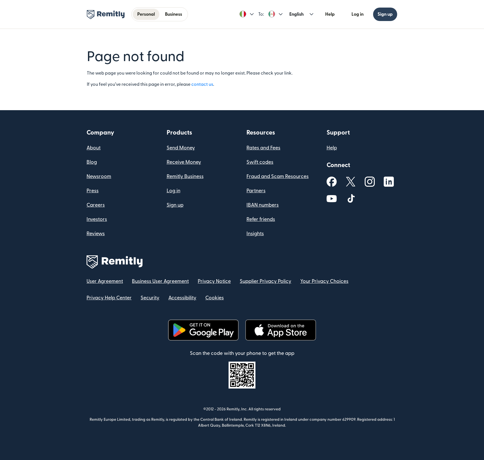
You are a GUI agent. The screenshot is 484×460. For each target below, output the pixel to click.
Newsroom (99, 176)
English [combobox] (296, 14)
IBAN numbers (262, 205)
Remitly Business (185, 176)
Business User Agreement (160, 281)
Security (150, 297)
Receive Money (184, 162)
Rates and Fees (263, 147)
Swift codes (259, 162)
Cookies (214, 297)
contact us (202, 84)
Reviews (96, 233)
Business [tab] (173, 14)
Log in (358, 14)
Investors (97, 219)
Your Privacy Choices (324, 281)
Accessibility (182, 297)
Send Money (181, 147)
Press (93, 190)
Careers (96, 205)
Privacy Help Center (109, 297)
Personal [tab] (146, 14)
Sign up (385, 14)
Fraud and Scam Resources (277, 176)
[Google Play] (203, 330)
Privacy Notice (214, 281)
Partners (256, 190)
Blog (92, 162)
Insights (255, 233)
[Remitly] (106, 14)
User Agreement (105, 281)
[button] (246, 14)
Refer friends (260, 219)
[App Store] (280, 330)
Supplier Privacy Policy (265, 281)
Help (330, 14)
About (94, 147)
